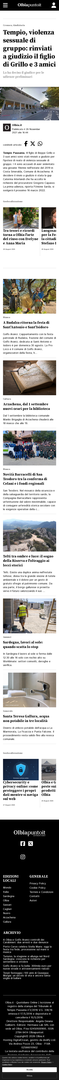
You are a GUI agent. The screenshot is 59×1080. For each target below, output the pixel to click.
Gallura (7, 922)
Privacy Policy (38, 883)
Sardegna (8, 896)
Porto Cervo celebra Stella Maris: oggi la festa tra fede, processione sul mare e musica (27, 949)
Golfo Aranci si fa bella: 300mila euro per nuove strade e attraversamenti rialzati (27, 967)
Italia (6, 892)
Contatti (34, 896)
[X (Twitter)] (31, 843)
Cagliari (7, 909)
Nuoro (6, 913)
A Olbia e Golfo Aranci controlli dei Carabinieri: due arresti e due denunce (25, 941)
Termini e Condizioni (41, 892)
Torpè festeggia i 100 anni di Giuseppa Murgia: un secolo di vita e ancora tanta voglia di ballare (26, 975)
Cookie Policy (37, 888)
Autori (33, 900)
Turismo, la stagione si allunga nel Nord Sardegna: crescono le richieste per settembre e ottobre (26, 959)
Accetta (29, 1070)
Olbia (6, 900)
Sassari (7, 905)
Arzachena (9, 917)
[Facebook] (23, 843)
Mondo (7, 888)
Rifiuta (29, 1076)
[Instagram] (23, 857)
